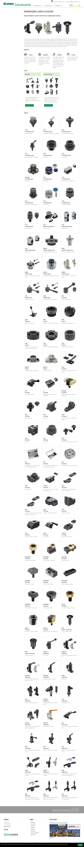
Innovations (47, 5)
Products (33, 822)
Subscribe (75, 810)
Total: (54, 1)
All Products (37, 5)
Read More (51, 837)
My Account (62, 1)
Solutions (58, 5)
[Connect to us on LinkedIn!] (5, 829)
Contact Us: (68, 1)
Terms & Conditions (35, 832)
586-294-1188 (77, 1)
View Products (29, 105)
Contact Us (33, 831)
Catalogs (33, 827)
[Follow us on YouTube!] (7, 829)
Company (33, 829)
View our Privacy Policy (62, 844)
